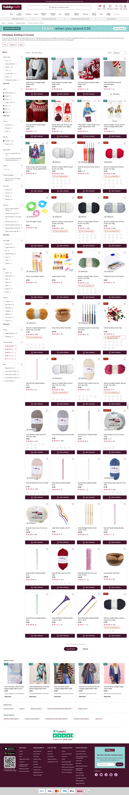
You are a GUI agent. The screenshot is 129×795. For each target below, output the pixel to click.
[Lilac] (69, 399)
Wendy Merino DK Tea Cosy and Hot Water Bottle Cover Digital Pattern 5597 (62, 126)
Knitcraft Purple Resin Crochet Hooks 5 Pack (87, 574)
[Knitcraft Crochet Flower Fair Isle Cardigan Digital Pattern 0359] (89, 673)
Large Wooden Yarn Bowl (111, 573)
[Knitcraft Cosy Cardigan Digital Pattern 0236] (37, 69)
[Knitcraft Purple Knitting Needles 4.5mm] (115, 514)
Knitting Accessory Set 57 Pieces (114, 276)
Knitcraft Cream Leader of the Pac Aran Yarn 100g (88, 384)
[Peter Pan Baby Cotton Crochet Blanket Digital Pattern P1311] (14, 673)
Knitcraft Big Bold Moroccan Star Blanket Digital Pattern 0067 (39, 687)
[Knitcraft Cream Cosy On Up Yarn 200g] (37, 514)
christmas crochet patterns (11, 718)
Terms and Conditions (81, 751)
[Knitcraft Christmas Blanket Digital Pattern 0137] (89, 69)
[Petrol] (121, 183)
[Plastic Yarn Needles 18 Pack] (37, 262)
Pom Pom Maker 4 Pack (33, 221)
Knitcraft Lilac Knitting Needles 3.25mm (87, 484)
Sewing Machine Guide (53, 761)
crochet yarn (98, 718)
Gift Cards (35, 764)
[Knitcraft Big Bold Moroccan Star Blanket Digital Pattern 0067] (39, 673)
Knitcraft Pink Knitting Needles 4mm (35, 384)
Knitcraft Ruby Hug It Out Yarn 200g (61, 574)
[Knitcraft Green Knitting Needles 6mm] (37, 604)
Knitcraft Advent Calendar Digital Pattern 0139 (62, 83)
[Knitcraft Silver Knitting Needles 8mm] (37, 559)
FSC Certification (80, 772)
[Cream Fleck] (69, 447)
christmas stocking (35, 708)
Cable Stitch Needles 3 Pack (61, 528)
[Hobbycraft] (12, 7)
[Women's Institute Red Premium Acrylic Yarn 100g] (115, 153)
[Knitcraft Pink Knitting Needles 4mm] (37, 369)
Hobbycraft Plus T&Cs (81, 753)
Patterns (12, 45)
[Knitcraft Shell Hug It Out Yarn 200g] (37, 469)
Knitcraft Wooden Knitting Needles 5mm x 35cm (88, 619)
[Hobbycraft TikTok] (115, 774)
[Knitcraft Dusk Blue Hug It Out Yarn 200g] (115, 469)
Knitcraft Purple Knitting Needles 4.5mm (114, 529)
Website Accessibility (24, 768)
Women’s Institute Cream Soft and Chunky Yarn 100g (62, 222)
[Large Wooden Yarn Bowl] (115, 559)
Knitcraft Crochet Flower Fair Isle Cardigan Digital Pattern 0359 (89, 687)
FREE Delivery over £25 (17, 18)
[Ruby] (57, 447)
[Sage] (79, 289)
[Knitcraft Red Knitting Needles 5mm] (63, 469)
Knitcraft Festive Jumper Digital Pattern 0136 (35, 125)
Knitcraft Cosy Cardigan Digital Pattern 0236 (35, 83)
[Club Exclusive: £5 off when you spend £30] (64, 28)
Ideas (21, 45)
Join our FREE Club (111, 18)
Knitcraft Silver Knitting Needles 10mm (87, 435)
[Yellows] (121, 344)
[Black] (57, 180)
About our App (36, 753)
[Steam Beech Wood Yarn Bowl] (63, 314)
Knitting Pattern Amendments (79, 769)
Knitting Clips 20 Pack (58, 276)
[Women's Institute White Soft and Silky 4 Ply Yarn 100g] (63, 369)
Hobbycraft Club (37, 759)
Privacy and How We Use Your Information (82, 757)
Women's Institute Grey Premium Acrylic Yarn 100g (114, 222)
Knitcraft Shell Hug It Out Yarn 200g (37, 483)
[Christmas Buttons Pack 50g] (115, 314)
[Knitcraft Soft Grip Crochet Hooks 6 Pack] (89, 153)
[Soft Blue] (53, 186)
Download (116, 94)
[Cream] (53, 241)
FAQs (20, 756)
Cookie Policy (79, 760)
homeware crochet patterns (81, 718)
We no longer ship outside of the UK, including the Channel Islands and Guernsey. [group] (64, 1)
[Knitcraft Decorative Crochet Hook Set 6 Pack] (89, 314)
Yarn (4, 45)
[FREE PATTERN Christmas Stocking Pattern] (115, 69)
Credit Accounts (37, 769)
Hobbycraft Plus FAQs (24, 759)
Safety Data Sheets (80, 783)
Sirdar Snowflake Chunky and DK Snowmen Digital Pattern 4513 (114, 125)
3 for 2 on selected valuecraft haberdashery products (113, 337)
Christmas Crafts (20, 23)
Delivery (21, 751)
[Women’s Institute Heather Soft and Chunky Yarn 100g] (115, 369)
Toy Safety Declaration (81, 778)
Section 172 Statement (67, 772)
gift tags (21, 708)
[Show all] (61, 186)
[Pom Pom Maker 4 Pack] (37, 208)
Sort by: (110, 52)
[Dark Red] (87, 292)
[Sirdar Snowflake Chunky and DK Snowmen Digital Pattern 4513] (115, 111)
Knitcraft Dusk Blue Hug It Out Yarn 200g (115, 484)
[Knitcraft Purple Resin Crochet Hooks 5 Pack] (89, 559)
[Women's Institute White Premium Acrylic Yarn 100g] (63, 153)
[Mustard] (83, 289)
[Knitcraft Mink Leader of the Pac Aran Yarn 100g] (37, 421)
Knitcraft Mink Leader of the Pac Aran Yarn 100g (36, 435)
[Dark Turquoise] (105, 186)
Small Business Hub (37, 772)
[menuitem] (11, 14)
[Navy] (57, 183)
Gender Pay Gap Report (67, 764)
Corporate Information (67, 753)
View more (6, 83)
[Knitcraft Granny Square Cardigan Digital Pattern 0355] (64, 673)
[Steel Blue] (95, 289)
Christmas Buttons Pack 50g (113, 328)
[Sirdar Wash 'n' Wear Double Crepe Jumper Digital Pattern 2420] (89, 111)
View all (85, 649)
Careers (63, 751)
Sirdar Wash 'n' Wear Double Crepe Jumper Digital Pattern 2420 (89, 125)
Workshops (50, 753)
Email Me (119, 764)
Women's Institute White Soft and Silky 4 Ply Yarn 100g (62, 384)
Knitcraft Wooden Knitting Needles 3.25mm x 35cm (62, 619)
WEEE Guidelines (80, 780)
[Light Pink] (69, 180)
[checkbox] (12, 61)
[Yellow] (65, 180)
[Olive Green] (83, 396)
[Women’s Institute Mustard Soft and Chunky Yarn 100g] (37, 314)
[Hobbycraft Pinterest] (110, 774)
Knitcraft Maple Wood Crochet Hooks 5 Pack (87, 529)
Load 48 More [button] (70, 649)
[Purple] (117, 183)
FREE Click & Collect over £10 (49, 18)
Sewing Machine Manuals (81, 766)
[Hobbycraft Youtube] (101, 774)
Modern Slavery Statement (68, 767)
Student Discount (37, 767)
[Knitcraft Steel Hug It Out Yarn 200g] (63, 421)
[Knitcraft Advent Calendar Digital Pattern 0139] (63, 69)
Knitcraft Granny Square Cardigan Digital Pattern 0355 (63, 687)
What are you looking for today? (60, 7)
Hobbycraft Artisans (52, 759)
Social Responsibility (66, 761)
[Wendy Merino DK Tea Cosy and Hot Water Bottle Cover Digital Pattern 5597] (63, 111)
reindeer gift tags (82, 708)
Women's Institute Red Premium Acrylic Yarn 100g (114, 168)
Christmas (11, 23)
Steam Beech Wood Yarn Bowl (61, 328)
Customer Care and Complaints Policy (23, 765)
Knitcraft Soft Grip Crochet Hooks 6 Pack (89, 168)
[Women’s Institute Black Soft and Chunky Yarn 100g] (115, 604)
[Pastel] (109, 344)
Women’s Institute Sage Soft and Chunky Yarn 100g (88, 277)
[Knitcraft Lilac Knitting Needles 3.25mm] (89, 469)
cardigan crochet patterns (32, 718)
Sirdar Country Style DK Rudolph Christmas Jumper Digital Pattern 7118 (36, 168)
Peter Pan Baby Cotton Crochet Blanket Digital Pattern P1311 (14, 687)
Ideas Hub (50, 751)
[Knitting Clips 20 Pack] (63, 262)
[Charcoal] (79, 399)
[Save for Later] (47, 59)
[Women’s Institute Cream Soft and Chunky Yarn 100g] (63, 208)
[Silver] (105, 447)
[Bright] (113, 344)
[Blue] (69, 183)
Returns (21, 753)
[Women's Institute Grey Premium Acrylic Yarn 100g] (115, 208)
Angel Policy (78, 763)
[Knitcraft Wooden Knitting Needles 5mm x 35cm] (89, 604)
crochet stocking (8, 708)
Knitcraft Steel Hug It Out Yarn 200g (63, 434)
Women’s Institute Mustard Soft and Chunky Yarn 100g (35, 329)
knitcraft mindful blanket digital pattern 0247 (59, 708)
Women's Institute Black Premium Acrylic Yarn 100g (88, 222)
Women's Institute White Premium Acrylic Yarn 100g (62, 168)
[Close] (128, 1)
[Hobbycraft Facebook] (96, 774)
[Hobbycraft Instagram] (106, 774)
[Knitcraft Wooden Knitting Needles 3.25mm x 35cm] (63, 604)
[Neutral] (117, 344)
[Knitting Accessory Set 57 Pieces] (115, 262)
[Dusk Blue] (65, 447)
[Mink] (83, 399)
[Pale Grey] (87, 289)
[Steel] (53, 447)
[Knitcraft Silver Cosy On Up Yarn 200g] (115, 421)
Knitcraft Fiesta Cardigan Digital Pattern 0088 (113, 687)
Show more (7, 696)
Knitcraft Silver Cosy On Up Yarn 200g (114, 435)
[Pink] (79, 292)
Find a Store (36, 756)
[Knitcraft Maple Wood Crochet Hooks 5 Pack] (89, 514)
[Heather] (91, 292)
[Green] (121, 341)
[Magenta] (109, 186)
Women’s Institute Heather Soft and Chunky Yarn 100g (115, 384)
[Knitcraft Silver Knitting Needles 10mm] (89, 421)
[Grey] (61, 180)
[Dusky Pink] (91, 289)
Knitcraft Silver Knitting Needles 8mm (35, 574)
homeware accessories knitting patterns (56, 718)
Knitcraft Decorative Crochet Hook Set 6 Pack (88, 329)
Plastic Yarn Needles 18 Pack (35, 276)
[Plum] (65, 183)
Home (3, 23)
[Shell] (61, 447)
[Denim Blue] (87, 396)
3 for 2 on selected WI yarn (61, 176)
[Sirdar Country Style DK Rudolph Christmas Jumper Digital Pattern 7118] (37, 153)
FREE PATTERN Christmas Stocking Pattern (112, 83)
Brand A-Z (35, 761)
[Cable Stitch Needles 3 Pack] (63, 514)
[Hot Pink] (57, 186)
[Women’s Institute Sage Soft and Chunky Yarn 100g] (89, 262)
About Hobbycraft (37, 751)
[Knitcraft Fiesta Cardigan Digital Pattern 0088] (114, 673)
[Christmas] (105, 341)
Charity (63, 759)
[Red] (53, 183)
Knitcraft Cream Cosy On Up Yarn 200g (36, 529)
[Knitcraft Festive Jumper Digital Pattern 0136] (37, 111)
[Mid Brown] (113, 183)
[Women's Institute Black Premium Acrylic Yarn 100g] (89, 208)
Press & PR (64, 756)
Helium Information (37, 775)
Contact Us (21, 761)
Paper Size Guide (80, 775)
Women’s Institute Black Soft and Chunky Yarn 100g (114, 619)
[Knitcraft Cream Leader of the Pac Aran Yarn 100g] (89, 369)
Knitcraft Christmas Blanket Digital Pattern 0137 (88, 83)
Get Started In (51, 756)
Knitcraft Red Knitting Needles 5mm (61, 484)
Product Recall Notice (24, 771)
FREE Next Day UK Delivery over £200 (80, 18)
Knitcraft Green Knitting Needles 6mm (36, 619)
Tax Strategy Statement (67, 769)
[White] (53, 180)
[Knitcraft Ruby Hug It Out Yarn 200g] (63, 559)
